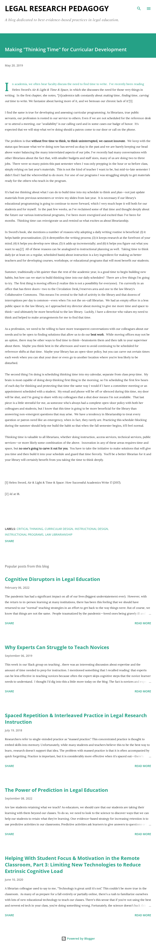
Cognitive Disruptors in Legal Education (52, 579)
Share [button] (9, 541)
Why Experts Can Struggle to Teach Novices (57, 647)
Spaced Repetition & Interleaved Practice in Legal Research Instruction (76, 718)
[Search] (138, 7)
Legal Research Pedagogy (57, 8)
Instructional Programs (24, 534)
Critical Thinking (30, 529)
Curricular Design (59, 529)
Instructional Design (91, 529)
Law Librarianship (58, 534)
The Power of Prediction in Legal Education (56, 790)
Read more (143, 623)
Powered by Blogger (80, 938)
